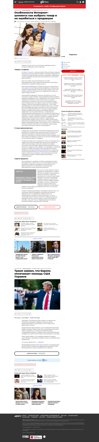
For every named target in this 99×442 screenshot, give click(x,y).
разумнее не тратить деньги (40, 151)
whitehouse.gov (17, 310)
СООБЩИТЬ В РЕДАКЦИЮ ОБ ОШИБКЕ (54, 417)
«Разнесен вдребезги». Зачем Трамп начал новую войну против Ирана (28, 376)
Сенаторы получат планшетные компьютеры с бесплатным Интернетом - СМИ (28, 234)
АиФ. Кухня (65, 68)
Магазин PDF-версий (73, 415)
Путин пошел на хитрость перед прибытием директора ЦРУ (74, 136)
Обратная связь (26, 417)
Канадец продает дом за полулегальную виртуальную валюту (50, 229)
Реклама (24, 415)
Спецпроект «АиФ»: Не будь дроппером (49, 6)
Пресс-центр (64, 415)
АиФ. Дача (65, 64)
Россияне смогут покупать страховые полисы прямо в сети (51, 224)
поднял (41, 345)
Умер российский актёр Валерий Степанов (74, 151)
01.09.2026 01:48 (17, 268)
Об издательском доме (33, 415)
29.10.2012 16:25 (17, 10)
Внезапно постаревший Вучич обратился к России (74, 141)
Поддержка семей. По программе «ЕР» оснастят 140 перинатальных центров (73, 85)
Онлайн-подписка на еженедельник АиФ (50, 415)
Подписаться (73, 71)
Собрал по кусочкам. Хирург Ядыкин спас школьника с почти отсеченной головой (76, 124)
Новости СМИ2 (37, 238)
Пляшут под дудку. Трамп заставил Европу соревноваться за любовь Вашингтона (51, 376)
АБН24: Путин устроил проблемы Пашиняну (74, 146)
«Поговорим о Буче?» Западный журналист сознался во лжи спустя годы (28, 381)
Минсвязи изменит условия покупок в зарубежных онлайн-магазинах (28, 224)
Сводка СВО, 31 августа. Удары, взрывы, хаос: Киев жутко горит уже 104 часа (73, 90)
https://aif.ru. (26, 430)
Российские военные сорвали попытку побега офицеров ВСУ (74, 132)
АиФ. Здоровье (66, 66)
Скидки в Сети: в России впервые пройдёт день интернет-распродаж (28, 229)
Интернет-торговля (28, 72)
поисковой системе (28, 88)
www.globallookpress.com (23, 58)
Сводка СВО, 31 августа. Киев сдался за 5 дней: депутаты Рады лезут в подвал (73, 96)
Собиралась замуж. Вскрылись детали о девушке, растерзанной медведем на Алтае (75, 114)
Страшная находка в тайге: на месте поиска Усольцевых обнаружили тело (73, 79)
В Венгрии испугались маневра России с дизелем (74, 155)
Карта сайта (42, 417)
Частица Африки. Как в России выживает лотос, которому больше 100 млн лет (76, 119)
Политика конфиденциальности (28, 432)
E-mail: (63, 56)
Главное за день (66, 62)
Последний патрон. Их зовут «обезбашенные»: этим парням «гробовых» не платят (73, 102)
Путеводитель (34, 417)
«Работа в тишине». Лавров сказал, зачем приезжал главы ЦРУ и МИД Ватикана (50, 381)
